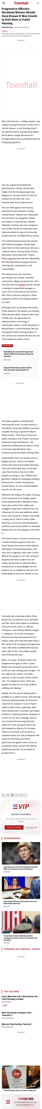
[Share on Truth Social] (8, 795)
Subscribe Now (31, 827)
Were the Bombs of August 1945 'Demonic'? (16, 1014)
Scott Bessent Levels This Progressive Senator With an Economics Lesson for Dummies (21, 868)
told (10, 258)
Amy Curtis (7, 906)
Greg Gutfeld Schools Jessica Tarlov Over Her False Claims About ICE (20, 902)
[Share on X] (3, 795)
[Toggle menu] (4, 3)
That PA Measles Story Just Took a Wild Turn (20, 1091)
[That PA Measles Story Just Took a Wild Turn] (21, 1077)
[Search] (38, 3)
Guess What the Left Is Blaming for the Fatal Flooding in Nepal (20, 998)
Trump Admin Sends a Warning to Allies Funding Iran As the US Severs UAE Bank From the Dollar (21, 938)
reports (22, 284)
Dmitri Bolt (7, 872)
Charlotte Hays (7, 27)
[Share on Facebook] (12, 795)
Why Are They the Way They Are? (17, 1024)
